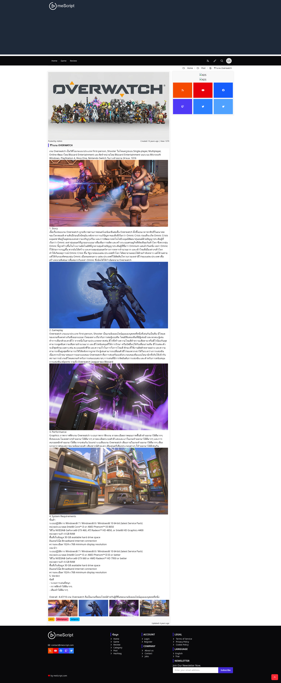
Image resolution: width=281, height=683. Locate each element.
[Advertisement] (140, 34)
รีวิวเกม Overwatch (223, 68)
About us (149, 650)
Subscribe (226, 670)
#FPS (51, 619)
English (179, 653)
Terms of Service (184, 638)
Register (148, 641)
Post (203, 68)
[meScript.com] (62, 6)
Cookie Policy (182, 644)
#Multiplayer (62, 619)
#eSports (74, 619)
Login (147, 638)
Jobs (147, 656)
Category (117, 647)
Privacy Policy (182, 641)
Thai (177, 656)
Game (63, 60)
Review (73, 60)
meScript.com (60, 675)
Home (54, 60)
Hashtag (117, 653)
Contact (148, 653)
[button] (208, 61)
